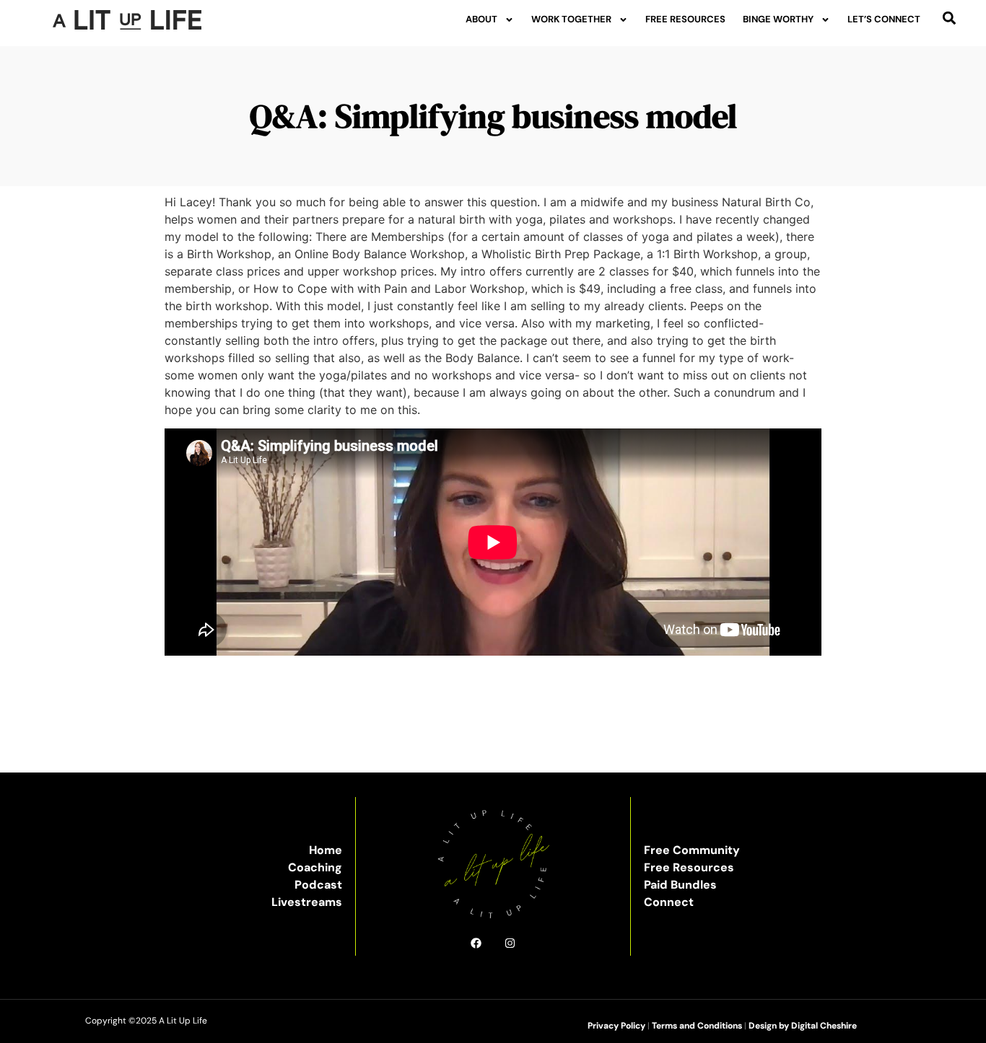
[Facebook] (476, 943)
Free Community (692, 850)
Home (325, 850)
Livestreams (306, 902)
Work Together (571, 19)
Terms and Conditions (697, 1025)
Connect (669, 902)
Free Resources (685, 19)
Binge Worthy (778, 19)
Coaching (315, 867)
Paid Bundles (680, 884)
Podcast (318, 884)
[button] (949, 18)
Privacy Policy (616, 1025)
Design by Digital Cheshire (803, 1025)
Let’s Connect (883, 19)
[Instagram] (510, 943)
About (481, 19)
